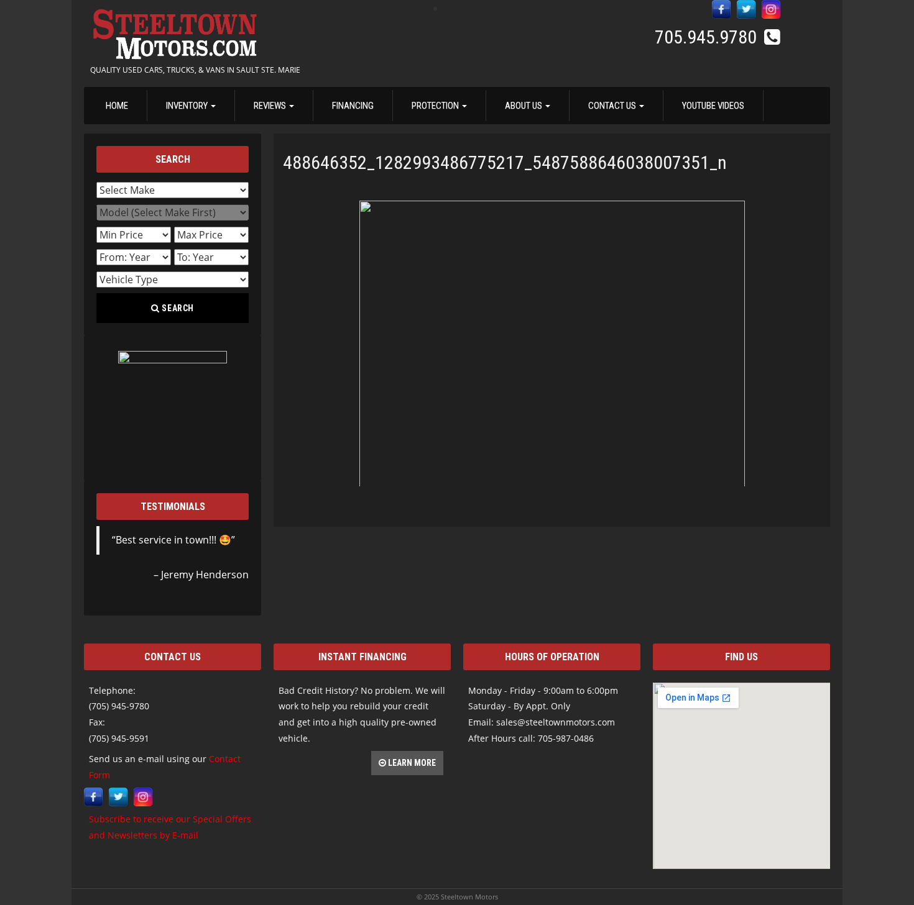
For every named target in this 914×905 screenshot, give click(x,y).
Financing (353, 105)
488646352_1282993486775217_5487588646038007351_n (505, 162)
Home (117, 105)
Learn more (411, 763)
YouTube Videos (713, 105)
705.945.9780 (708, 37)
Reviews (271, 105)
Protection (436, 105)
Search (177, 308)
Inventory (188, 105)
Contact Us (613, 105)
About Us (524, 105)
